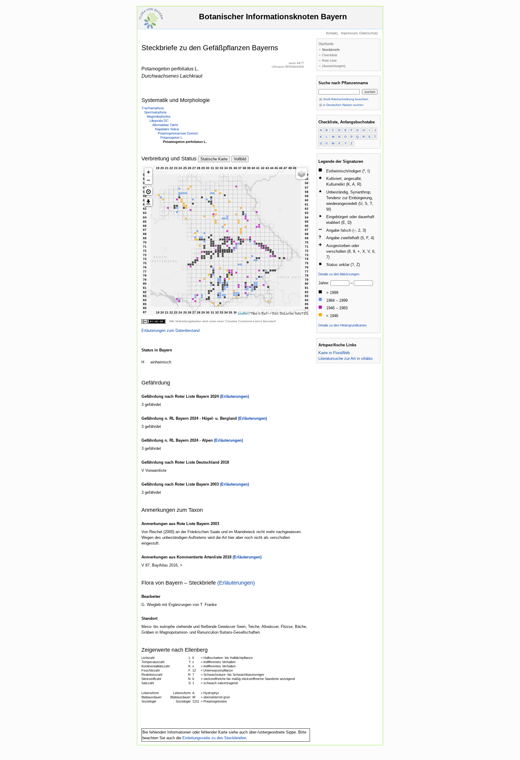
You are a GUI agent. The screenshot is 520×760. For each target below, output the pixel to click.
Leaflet (243, 313)
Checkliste (329, 55)
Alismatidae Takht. (165, 125)
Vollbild (240, 159)
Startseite (326, 44)
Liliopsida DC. (159, 120)
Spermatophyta (155, 112)
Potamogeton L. (171, 137)
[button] (148, 191)
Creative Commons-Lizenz (244, 321)
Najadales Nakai (167, 129)
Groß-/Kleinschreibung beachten (345, 99)
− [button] (148, 180)
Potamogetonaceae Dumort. (178, 133)
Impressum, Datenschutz (359, 33)
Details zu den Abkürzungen (338, 274)
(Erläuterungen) (234, 396)
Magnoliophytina (158, 116)
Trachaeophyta (152, 108)
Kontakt (331, 33)
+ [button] (148, 172)
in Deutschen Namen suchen (343, 105)
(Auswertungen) (333, 66)
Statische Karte (214, 159)
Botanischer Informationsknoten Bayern (273, 16)
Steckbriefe (331, 49)
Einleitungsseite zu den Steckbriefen (214, 738)
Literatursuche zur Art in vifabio (345, 358)
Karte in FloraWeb (334, 353)
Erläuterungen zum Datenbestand (170, 330)
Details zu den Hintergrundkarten (342, 325)
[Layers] (301, 173)
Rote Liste (329, 60)
